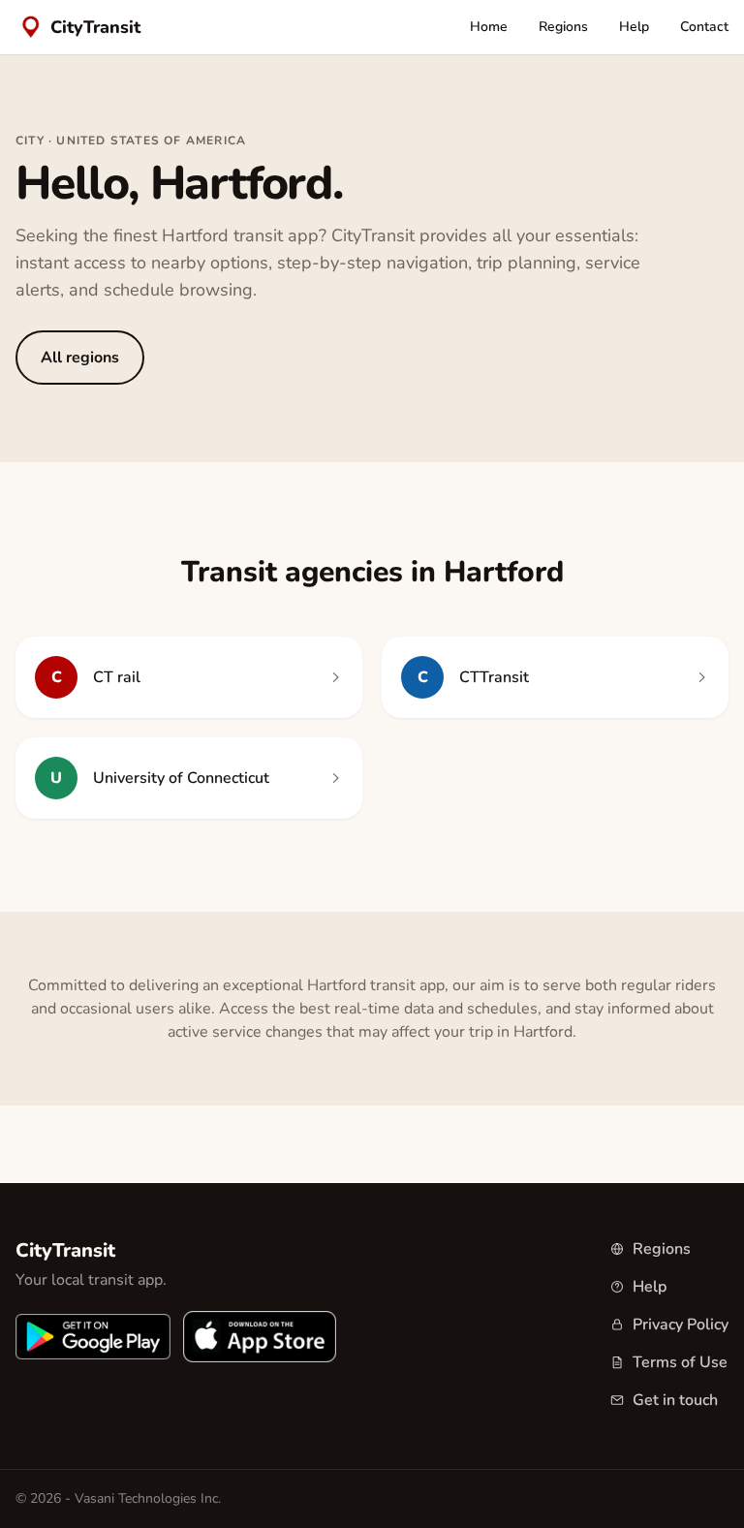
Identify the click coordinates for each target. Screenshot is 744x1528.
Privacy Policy (680, 1324)
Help (634, 26)
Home (489, 26)
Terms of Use (680, 1362)
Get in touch (675, 1400)
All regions (80, 357)
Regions (563, 26)
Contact (704, 26)
